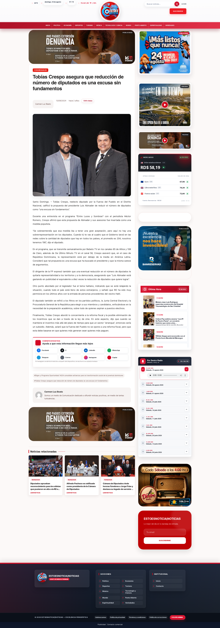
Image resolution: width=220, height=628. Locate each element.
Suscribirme (165, 540)
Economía (68, 25)
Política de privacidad (117, 617)
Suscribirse (178, 11)
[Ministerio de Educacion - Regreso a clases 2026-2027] (165, 52)
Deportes (79, 25)
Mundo (128, 25)
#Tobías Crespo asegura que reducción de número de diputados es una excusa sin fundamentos (71, 381)
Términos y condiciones (137, 617)
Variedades (169, 25)
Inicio (48, 25)
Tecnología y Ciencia (113, 25)
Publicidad (102, 624)
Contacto (160, 586)
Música (99, 25)
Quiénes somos (100, 617)
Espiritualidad (156, 25)
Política (57, 25)
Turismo (89, 25)
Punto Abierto (141, 25)
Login (184, 4)
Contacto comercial (114, 624)
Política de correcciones (158, 617)
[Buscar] (176, 4)
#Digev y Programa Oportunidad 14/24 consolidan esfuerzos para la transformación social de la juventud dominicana (78, 375)
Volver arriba (177, 617)
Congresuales (40, 70)
